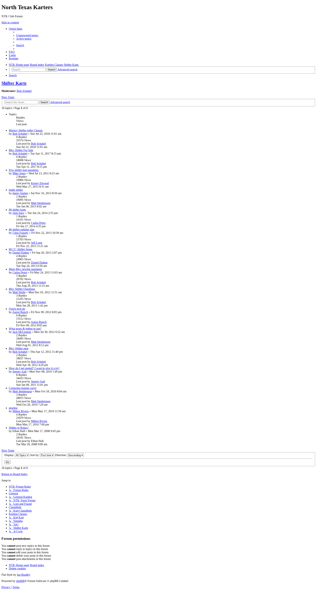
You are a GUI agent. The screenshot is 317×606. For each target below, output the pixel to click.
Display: (9, 455)
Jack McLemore (21, 331)
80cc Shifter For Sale (21, 150)
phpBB (20, 581)
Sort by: (35, 455)
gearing (13, 407)
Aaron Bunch (20, 312)
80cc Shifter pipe (18, 348)
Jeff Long (36, 242)
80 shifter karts (17, 209)
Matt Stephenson (40, 203)
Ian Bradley (23, 574)
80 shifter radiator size (21, 229)
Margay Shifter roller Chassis (26, 130)
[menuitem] (27, 35)
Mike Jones (19, 173)
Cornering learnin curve (22, 388)
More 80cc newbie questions (25, 269)
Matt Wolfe (18, 292)
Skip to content (10, 22)
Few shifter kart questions (24, 170)
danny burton (20, 193)
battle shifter (16, 189)
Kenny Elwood (40, 183)
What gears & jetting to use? (25, 328)
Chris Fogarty (20, 232)
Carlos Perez (38, 222)
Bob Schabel (24, 90)
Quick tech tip (17, 308)
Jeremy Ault (19, 371)
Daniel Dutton (20, 252)
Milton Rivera (20, 411)
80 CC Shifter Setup (20, 249)
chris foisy (18, 213)
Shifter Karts (13, 83)
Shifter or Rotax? (19, 427)
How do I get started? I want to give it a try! (34, 368)
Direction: (61, 455)
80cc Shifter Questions (22, 289)
